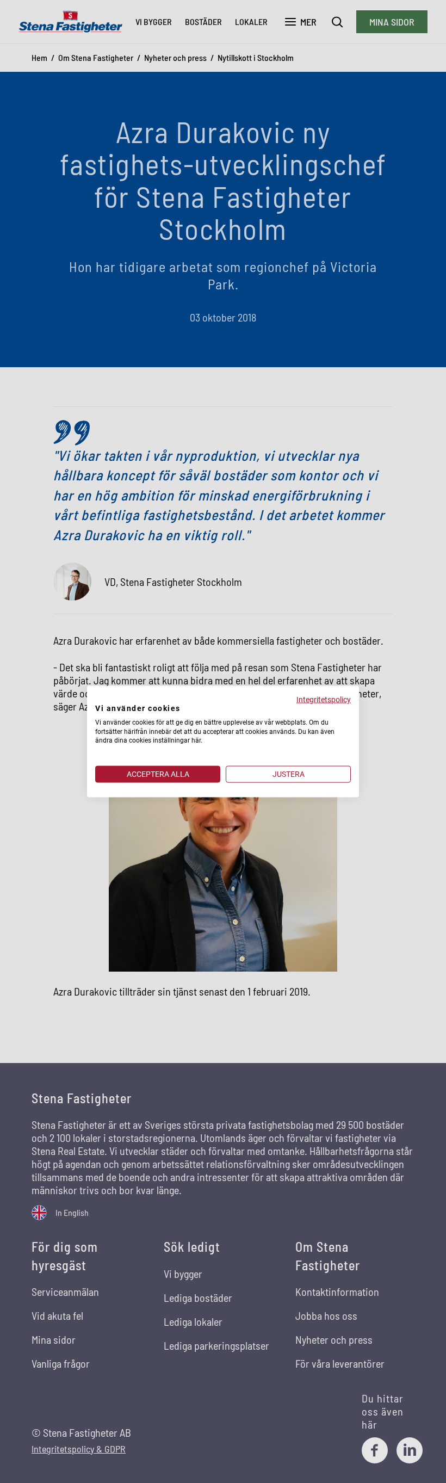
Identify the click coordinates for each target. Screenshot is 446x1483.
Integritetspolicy (323, 699)
